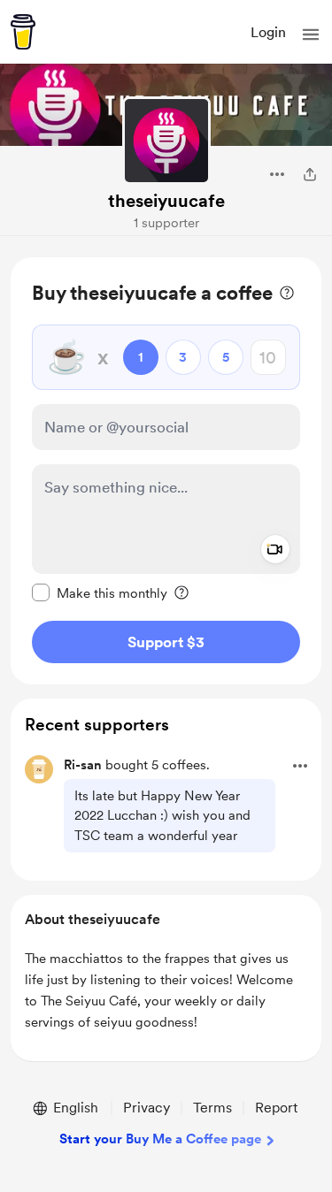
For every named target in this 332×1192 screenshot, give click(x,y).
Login (268, 32)
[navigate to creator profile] (166, 140)
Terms (212, 1107)
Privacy (146, 1107)
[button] (310, 34)
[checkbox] (99, 592)
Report (276, 1107)
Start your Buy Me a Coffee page (160, 1139)
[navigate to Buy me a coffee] (23, 32)
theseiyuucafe (166, 200)
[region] (166, 470)
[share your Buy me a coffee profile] (310, 174)
